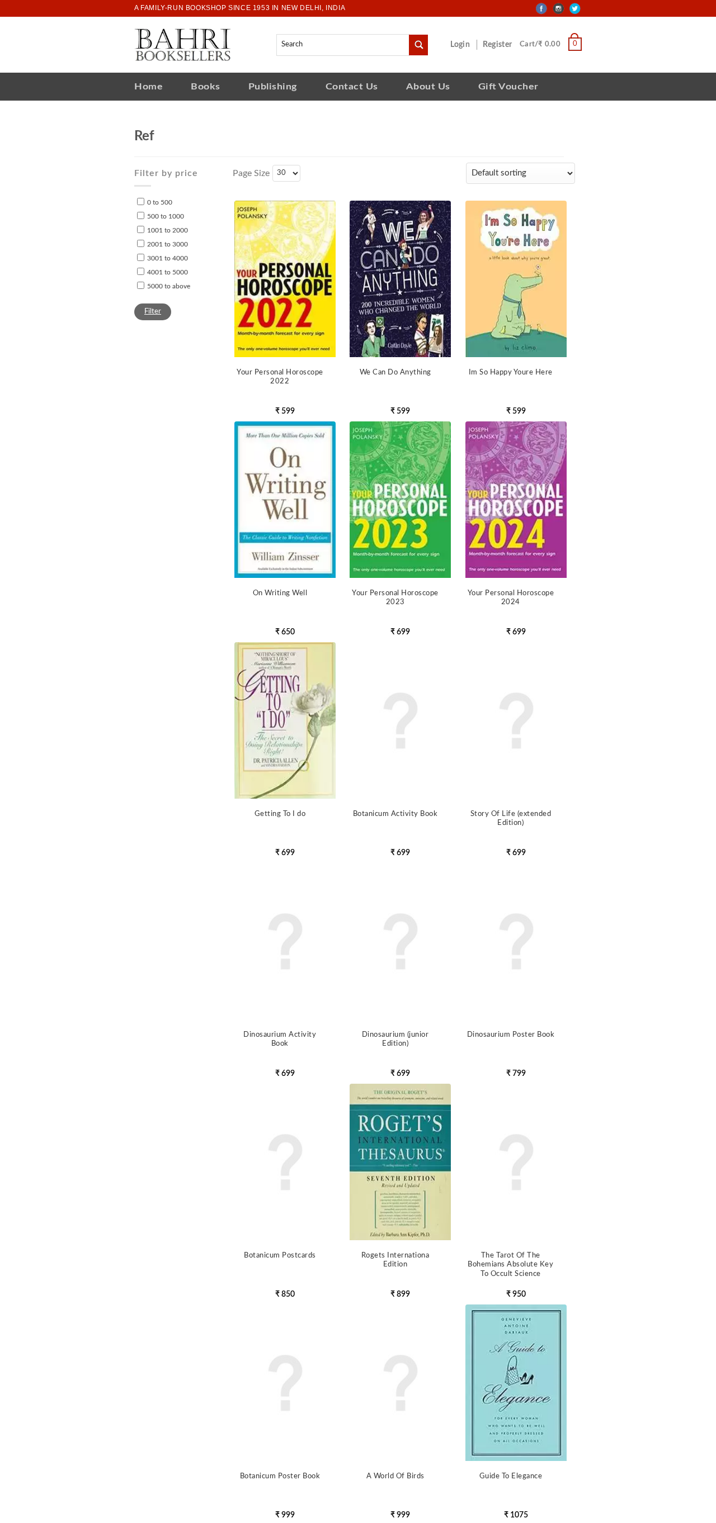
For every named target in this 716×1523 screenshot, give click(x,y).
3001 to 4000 (167, 258)
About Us (428, 86)
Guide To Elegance (511, 1476)
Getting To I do (280, 814)
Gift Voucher (508, 86)
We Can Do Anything (395, 372)
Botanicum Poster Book (280, 1476)
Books (205, 86)
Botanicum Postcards (280, 1255)
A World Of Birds (395, 1476)
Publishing (273, 86)
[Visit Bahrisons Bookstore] (182, 44)
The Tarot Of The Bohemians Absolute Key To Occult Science (510, 1265)
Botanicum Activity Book (395, 814)
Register (499, 44)
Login (466, 44)
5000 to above (168, 286)
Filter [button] (152, 311)
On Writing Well (280, 593)
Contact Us (352, 86)
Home (148, 86)
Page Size (251, 173)
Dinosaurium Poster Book (511, 1034)
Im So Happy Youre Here (511, 372)
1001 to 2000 (167, 230)
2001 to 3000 (167, 244)
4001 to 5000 (167, 272)
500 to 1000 (165, 216)
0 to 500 (159, 202)
